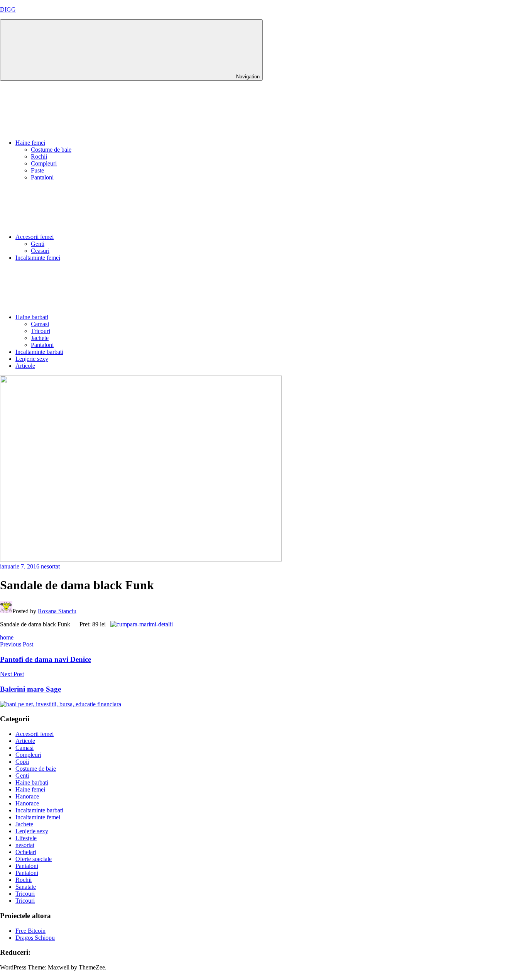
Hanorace (27, 796)
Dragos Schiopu (35, 937)
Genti (37, 243)
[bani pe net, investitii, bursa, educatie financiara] (60, 704)
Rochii (39, 156)
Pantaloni (42, 177)
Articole (25, 365)
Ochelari (25, 852)
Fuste (37, 170)
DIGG (8, 9)
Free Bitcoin (30, 930)
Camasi (40, 324)
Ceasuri (40, 250)
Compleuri (44, 163)
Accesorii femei (34, 236)
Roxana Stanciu (57, 611)
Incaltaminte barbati (39, 351)
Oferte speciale (33, 859)
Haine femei (30, 142)
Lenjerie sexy (31, 358)
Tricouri (40, 331)
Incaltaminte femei (37, 257)
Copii (22, 761)
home (7, 637)
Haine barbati (31, 317)
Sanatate (25, 886)
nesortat (50, 566)
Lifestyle (26, 838)
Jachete (40, 338)
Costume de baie (51, 149)
